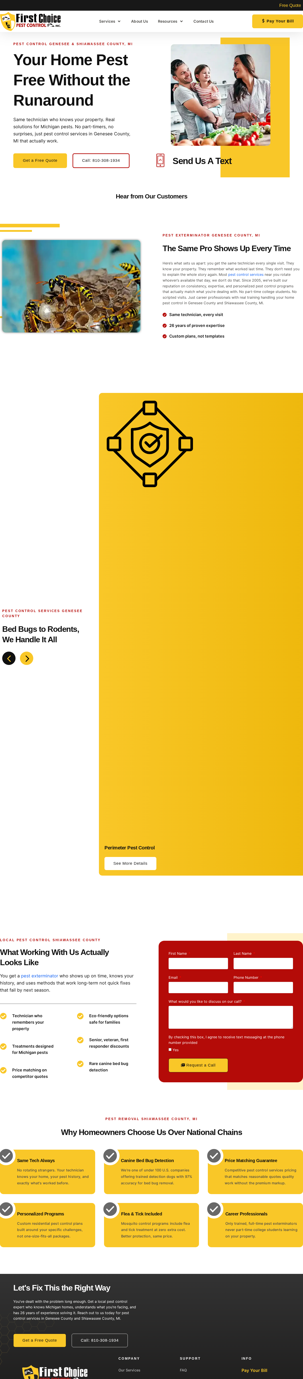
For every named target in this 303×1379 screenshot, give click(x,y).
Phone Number (247, 977)
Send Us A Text (202, 161)
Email (174, 977)
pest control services (246, 274)
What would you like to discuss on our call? (206, 1001)
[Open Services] (119, 21)
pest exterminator (39, 976)
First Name (178, 953)
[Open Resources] (181, 21)
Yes (176, 1050)
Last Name (243, 953)
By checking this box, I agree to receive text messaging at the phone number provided (226, 1040)
